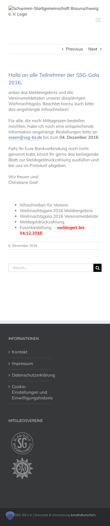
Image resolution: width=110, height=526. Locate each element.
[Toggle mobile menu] (99, 20)
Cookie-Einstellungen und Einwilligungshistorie (30, 392)
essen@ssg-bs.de (25, 137)
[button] (10, 516)
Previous (74, 49)
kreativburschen (83, 515)
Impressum (22, 363)
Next (92, 49)
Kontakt (19, 352)
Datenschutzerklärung (30, 375)
